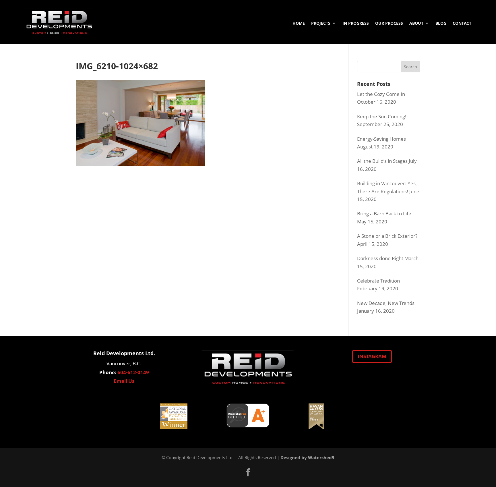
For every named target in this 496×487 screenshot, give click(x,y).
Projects (320, 23)
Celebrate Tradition (378, 280)
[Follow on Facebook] (248, 472)
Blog (440, 23)
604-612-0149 (133, 372)
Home (298, 23)
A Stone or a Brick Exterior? (387, 236)
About (416, 23)
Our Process (389, 23)
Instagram (372, 356)
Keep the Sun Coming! (381, 116)
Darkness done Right (380, 258)
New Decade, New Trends (385, 303)
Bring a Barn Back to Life (384, 213)
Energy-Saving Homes (381, 139)
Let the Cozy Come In (381, 94)
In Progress (355, 23)
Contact (462, 23)
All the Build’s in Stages (382, 161)
